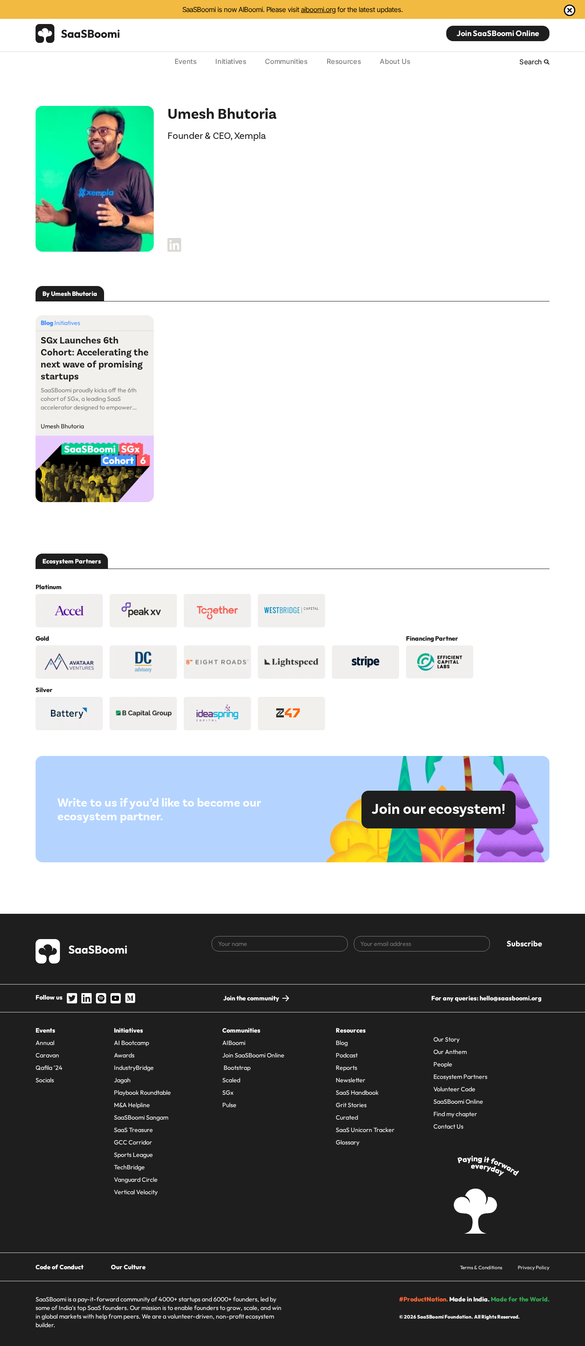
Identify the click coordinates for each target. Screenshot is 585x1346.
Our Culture (128, 1267)
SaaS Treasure (133, 1130)
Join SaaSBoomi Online (498, 33)
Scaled (231, 1080)
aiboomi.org (318, 9)
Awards (124, 1055)
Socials (45, 1080)
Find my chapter (455, 1114)
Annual (45, 1043)
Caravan (47, 1055)
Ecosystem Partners (460, 1077)
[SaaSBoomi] (78, 33)
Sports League (133, 1155)
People (442, 1064)
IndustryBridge (134, 1068)
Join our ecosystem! (438, 809)
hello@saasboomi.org (510, 998)
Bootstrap (236, 1068)
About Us (395, 61)
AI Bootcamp (131, 1043)
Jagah (122, 1080)
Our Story (446, 1039)
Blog (342, 1043)
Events (186, 61)
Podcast (347, 1055)
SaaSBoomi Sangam (141, 1117)
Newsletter (350, 1080)
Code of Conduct (60, 1267)
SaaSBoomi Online (458, 1101)
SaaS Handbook (357, 1092)
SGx (227, 1092)
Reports (346, 1068)
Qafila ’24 (49, 1068)
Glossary (347, 1142)
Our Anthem (450, 1052)
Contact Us (448, 1126)
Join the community (251, 998)
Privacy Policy (533, 1267)
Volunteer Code (454, 1089)
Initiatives (230, 61)
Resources (344, 61)
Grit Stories (351, 1105)
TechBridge (129, 1167)
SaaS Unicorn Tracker (365, 1130)
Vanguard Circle (136, 1179)
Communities (286, 61)
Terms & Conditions (481, 1267)
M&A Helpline (132, 1105)
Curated (347, 1117)
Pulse (229, 1105)
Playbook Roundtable (142, 1092)
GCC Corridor (133, 1142)
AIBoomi (233, 1043)
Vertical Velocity (136, 1192)
